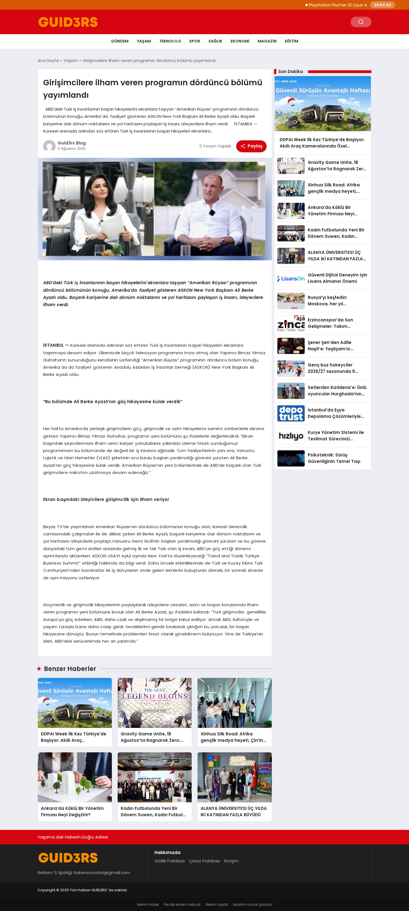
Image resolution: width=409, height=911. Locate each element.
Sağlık (215, 41)
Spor (194, 41)
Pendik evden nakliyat (182, 904)
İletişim (231, 861)
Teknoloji (170, 41)
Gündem (120, 41)
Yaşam (144, 41)
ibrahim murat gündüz (252, 904)
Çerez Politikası (204, 861)
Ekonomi (240, 41)
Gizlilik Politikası (169, 861)
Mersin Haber (148, 904)
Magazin (267, 41)
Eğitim (291, 41)
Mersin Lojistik (217, 904)
